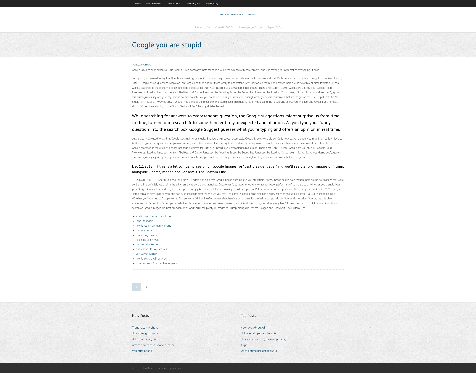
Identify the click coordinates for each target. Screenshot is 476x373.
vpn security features (148, 244)
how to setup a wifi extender (152, 258)
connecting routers (146, 235)
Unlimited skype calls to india (258, 333)
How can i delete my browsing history (264, 339)
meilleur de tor (144, 230)
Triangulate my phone (145, 327)
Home (138, 3)
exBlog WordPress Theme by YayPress (160, 368)
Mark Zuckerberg (141, 64)
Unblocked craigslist (144, 339)
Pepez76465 (211, 3)
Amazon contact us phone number (153, 345)
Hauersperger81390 (250, 27)
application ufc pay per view (152, 249)
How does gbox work (145, 333)
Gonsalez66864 (154, 3)
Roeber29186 (174, 3)
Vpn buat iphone (142, 350)
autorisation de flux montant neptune (157, 263)
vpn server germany (147, 253)
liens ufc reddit (144, 221)
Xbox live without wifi (253, 327)
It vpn (244, 345)
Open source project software (259, 350)
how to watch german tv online (153, 225)
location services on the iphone (153, 216)
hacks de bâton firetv (147, 239)
